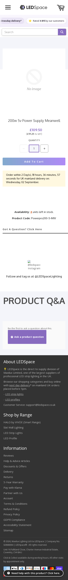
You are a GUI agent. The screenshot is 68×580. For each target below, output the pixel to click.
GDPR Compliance (14, 519)
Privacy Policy (11, 514)
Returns (8, 477)
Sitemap (8, 530)
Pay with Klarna (12, 487)
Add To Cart (34, 161)
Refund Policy (11, 509)
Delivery (8, 471)
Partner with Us (12, 493)
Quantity (34, 140)
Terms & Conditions (15, 503)
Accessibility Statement (17, 525)
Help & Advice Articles (16, 461)
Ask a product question (29, 336)
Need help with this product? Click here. (36, 573)
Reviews (8, 455)
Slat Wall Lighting (13, 427)
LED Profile (10, 438)
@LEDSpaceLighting (48, 276)
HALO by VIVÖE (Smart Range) (22, 422)
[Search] (62, 32)
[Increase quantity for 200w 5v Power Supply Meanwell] (44, 148)
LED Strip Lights (13, 433)
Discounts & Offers (15, 466)
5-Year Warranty (13, 482)
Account (8, 498)
